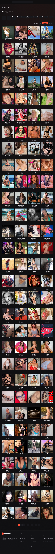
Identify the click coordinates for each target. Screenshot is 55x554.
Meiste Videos (45, 23)
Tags (20, 543)
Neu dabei (50, 23)
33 (31, 525)
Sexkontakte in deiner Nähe (48, 541)
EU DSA (32, 546)
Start (2, 7)
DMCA (32, 543)
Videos (21, 535)
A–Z (40, 23)
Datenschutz (33, 538)
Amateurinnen (22, 538)
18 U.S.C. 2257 (34, 541)
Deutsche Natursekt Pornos (48, 539)
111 (36, 525)
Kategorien (22, 541)
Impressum (33, 535)
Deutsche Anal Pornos (47, 536)
